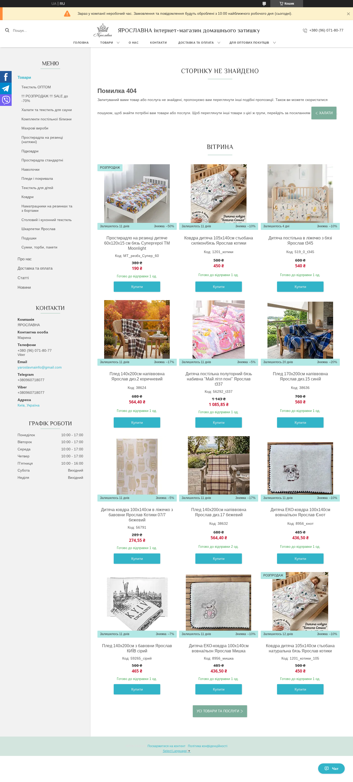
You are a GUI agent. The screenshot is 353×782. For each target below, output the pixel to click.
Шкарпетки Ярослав (38, 229)
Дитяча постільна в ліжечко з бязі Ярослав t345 (300, 240)
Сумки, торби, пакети (39, 247)
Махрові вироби (34, 128)
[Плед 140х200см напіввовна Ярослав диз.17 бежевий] (218, 469)
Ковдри (27, 197)
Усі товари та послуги (218, 711)
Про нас (25, 259)
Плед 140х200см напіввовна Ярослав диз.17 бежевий (218, 512)
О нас (134, 42)
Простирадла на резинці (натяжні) (42, 139)
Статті (23, 278)
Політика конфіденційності (207, 746)
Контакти (158, 42)
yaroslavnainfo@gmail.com (40, 367)
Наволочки (30, 169)
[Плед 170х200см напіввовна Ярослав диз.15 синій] (300, 333)
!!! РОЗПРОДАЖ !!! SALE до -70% (44, 98)
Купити (137, 287)
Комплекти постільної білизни (46, 119)
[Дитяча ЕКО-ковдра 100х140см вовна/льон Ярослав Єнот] (300, 469)
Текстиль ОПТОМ (36, 87)
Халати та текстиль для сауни (46, 110)
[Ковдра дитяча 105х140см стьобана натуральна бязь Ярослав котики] (300, 605)
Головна (81, 42)
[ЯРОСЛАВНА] (103, 30)
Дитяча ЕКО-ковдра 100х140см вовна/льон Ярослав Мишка (219, 648)
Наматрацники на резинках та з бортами (46, 208)
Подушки (28, 238)
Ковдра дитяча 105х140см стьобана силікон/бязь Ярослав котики (218, 240)
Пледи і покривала (37, 178)
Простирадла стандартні (42, 160)
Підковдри (30, 151)
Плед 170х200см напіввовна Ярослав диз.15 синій (300, 376)
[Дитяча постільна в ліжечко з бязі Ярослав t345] (300, 197)
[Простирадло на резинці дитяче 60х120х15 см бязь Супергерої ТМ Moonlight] (137, 197)
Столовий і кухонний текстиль (46, 220)
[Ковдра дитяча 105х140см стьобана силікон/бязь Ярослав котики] (218, 197)
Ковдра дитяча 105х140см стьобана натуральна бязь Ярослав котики (300, 648)
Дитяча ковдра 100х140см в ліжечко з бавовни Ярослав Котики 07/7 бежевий (137, 514)
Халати (326, 113)
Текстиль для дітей (37, 188)
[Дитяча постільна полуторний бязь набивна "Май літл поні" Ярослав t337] (218, 333)
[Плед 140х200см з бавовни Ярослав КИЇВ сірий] (137, 605)
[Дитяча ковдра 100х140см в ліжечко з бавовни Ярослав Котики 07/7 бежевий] (137, 469)
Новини (24, 287)
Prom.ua (201, 741)
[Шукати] (7, 30)
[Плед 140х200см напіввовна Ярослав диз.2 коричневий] (137, 333)
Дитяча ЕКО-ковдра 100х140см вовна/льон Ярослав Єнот (300, 512)
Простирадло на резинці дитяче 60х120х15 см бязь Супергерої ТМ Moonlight (137, 243)
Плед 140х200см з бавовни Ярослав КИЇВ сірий (137, 648)
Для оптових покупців (249, 42)
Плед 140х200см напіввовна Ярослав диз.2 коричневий (137, 376)
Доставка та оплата (196, 42)
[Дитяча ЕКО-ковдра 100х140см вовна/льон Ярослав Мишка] (218, 605)
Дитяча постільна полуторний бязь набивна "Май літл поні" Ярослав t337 (219, 379)
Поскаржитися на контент (167, 746)
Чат (335, 769)
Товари (106, 42)
